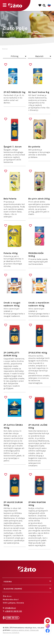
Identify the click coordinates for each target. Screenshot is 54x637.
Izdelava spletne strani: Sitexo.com (25, 630)
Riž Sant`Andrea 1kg (38, 92)
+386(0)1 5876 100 (13, 611)
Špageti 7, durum (13, 146)
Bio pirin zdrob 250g (39, 198)
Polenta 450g (11, 253)
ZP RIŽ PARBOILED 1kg (14, 92)
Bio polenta (34, 146)
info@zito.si (10, 608)
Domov (5, 49)
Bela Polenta (10, 198)
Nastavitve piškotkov (11, 633)
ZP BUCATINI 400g (37, 352)
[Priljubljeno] (6, 64)
